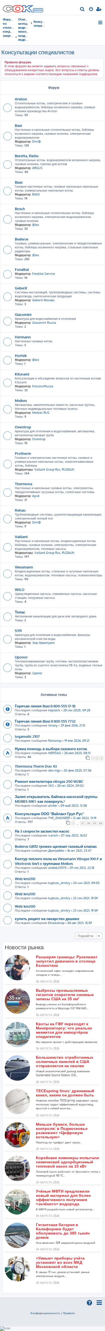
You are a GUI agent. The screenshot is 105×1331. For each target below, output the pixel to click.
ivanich (53, 835)
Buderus (21, 239)
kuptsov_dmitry (59, 883)
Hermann (23, 336)
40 (100, 823)
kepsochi (54, 710)
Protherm (23, 453)
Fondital (22, 269)
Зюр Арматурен (43, 643)
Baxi (18, 125)
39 (94, 823)
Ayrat (35, 496)
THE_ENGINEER (59, 818)
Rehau (20, 510)
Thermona (23, 483)
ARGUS (37, 168)
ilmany (52, 725)
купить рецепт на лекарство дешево (47, 918)
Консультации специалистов (37, 52)
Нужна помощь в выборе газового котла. (51, 748)
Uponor (21, 657)
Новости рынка (24, 947)
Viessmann (24, 567)
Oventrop (23, 426)
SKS (51, 786)
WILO (19, 589)
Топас (20, 612)
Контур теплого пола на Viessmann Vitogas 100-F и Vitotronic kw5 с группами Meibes (58, 861)
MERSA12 (54, 753)
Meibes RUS (41, 413)
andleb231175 (57, 868)
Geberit (21, 287)
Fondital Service (43, 274)
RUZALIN (68, 469)
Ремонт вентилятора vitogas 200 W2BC (49, 781)
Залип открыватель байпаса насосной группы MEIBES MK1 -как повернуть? (56, 799)
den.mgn (54, 770)
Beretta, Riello (27, 155)
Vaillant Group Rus (47, 469)
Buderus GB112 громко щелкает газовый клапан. (56, 846)
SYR (18, 630)
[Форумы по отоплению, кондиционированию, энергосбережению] (37, 11)
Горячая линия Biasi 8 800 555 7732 (45, 721)
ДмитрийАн (56, 851)
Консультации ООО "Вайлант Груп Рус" (49, 813)
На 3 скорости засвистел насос (42, 831)
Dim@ (36, 141)
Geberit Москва (43, 300)
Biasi (18, 182)
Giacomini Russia (44, 323)
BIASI (36, 194)
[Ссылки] (101, 22)
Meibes (21, 400)
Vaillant (21, 536)
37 (82, 823)
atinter (52, 806)
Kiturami (22, 374)
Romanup (54, 741)
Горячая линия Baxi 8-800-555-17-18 (45, 705)
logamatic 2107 (27, 736)
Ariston (21, 98)
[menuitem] (82, 9)
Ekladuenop (56, 923)
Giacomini (23, 314)
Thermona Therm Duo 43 (36, 766)
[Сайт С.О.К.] (23, 7)
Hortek (21, 355)
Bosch (20, 208)
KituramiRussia (42, 386)
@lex (35, 225)
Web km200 (25, 878)
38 (88, 823)
